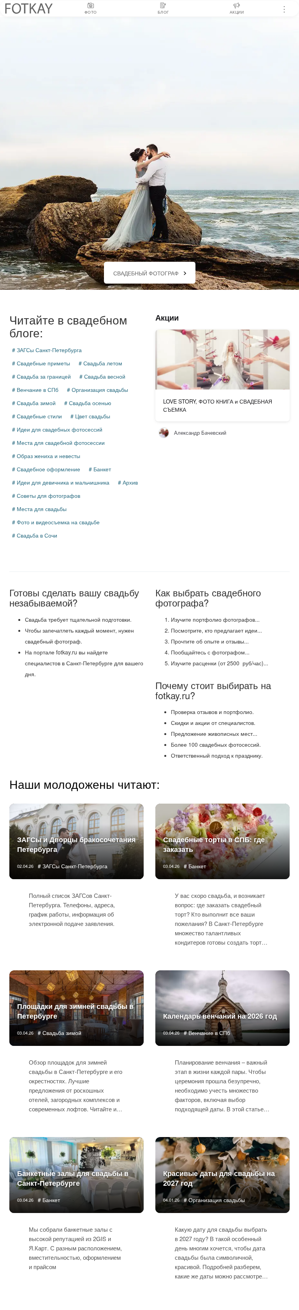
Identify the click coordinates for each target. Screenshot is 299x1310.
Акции (167, 317)
